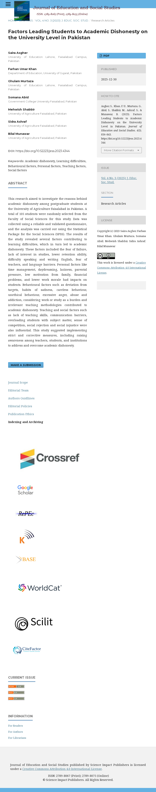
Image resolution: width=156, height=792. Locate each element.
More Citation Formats (119, 150)
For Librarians (17, 738)
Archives (26, 20)
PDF (106, 55)
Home (12, 20)
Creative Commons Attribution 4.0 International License (121, 267)
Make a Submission (26, 365)
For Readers (15, 725)
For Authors (15, 732)
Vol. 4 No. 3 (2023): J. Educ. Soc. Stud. (62, 20)
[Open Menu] (8, 4)
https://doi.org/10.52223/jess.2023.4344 (43, 151)
